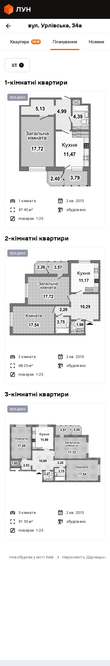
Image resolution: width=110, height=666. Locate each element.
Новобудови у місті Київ (31, 557)
